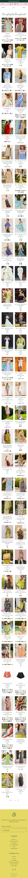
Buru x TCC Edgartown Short (20, 373)
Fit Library (14, 860)
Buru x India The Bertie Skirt (21, 282)
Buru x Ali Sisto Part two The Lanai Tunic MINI (7, 161)
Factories (14, 843)
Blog (14, 846)
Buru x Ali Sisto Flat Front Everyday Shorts (20, 109)
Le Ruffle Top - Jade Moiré (20, 790)
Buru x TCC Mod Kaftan (20, 421)
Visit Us (14, 856)
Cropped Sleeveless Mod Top (7, 566)
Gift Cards (14, 865)
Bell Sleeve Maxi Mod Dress (20, 60)
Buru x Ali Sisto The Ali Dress (7, 136)
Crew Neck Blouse (21, 470)
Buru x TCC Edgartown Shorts (7, 422)
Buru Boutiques (14, 841)
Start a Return (14, 863)
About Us (14, 839)
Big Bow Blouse (7, 85)
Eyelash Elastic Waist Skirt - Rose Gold (20, 660)
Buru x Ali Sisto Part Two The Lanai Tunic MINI (20, 136)
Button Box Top (20, 445)
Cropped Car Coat (21, 542)
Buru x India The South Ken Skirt (7, 351)
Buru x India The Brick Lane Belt (7, 211)
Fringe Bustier (20, 739)
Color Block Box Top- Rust (7, 470)
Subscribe (6, 830)
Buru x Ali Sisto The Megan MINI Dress (7, 185)
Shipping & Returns (14, 862)
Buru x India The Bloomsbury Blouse (7, 305)
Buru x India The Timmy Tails (20, 351)
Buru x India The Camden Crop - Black (20, 305)
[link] (10, 800)
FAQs (14, 858)
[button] (5, 7)
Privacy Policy (14, 873)
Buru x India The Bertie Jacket (7, 282)
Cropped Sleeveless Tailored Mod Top (20, 567)
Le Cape (7, 790)
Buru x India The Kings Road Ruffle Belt (21, 211)
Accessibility (14, 875)
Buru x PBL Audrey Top (7, 372)
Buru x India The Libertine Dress (20, 235)
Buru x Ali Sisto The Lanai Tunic (20, 161)
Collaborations (14, 844)
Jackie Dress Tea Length (7, 766)
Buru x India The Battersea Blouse (20, 259)
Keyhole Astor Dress (20, 766)
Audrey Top (7, 35)
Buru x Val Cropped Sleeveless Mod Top (7, 446)
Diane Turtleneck (7, 590)
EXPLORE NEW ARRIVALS (14, 1)
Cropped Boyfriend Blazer (7, 541)
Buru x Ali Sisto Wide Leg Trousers (20, 185)
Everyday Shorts (7, 613)
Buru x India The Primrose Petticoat (7, 329)
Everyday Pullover (21, 590)
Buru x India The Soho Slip (21, 329)
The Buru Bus (14, 848)
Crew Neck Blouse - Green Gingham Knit (7, 517)
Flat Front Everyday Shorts (7, 684)
